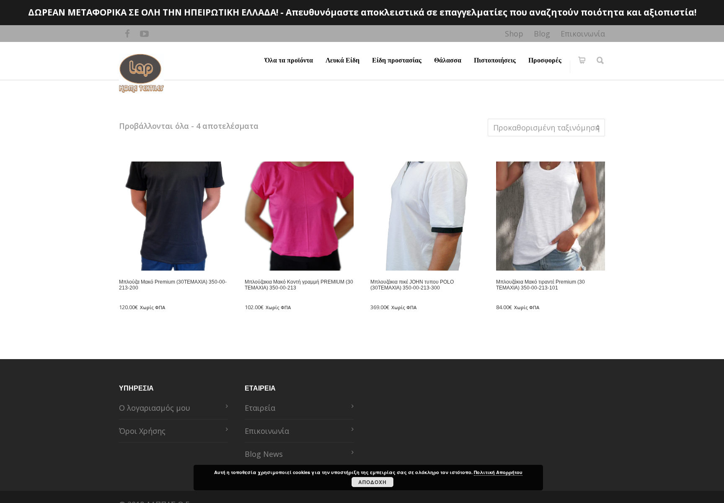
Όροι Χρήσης (142, 431)
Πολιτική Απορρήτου (498, 472)
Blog (542, 33)
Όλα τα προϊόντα (289, 60)
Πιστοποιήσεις (495, 60)
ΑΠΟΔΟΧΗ (372, 482)
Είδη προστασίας (396, 60)
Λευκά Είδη (342, 60)
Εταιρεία (260, 408)
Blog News (264, 454)
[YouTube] (144, 33)
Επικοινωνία (583, 33)
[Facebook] (127, 33)
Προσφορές (544, 60)
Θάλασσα (447, 60)
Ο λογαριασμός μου (154, 408)
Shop (514, 33)
